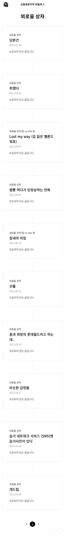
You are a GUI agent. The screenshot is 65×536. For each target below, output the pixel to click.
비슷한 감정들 (19, 387)
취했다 (14, 88)
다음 (38, 524)
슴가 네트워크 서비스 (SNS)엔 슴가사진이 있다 (31, 438)
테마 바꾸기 (52, 530)
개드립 (14, 489)
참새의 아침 (17, 237)
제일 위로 (59, 530)
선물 (12, 286)
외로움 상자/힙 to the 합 (22, 131)
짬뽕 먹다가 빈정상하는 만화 (29, 189)
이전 (26, 524)
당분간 (14, 40)
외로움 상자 (15, 35)
